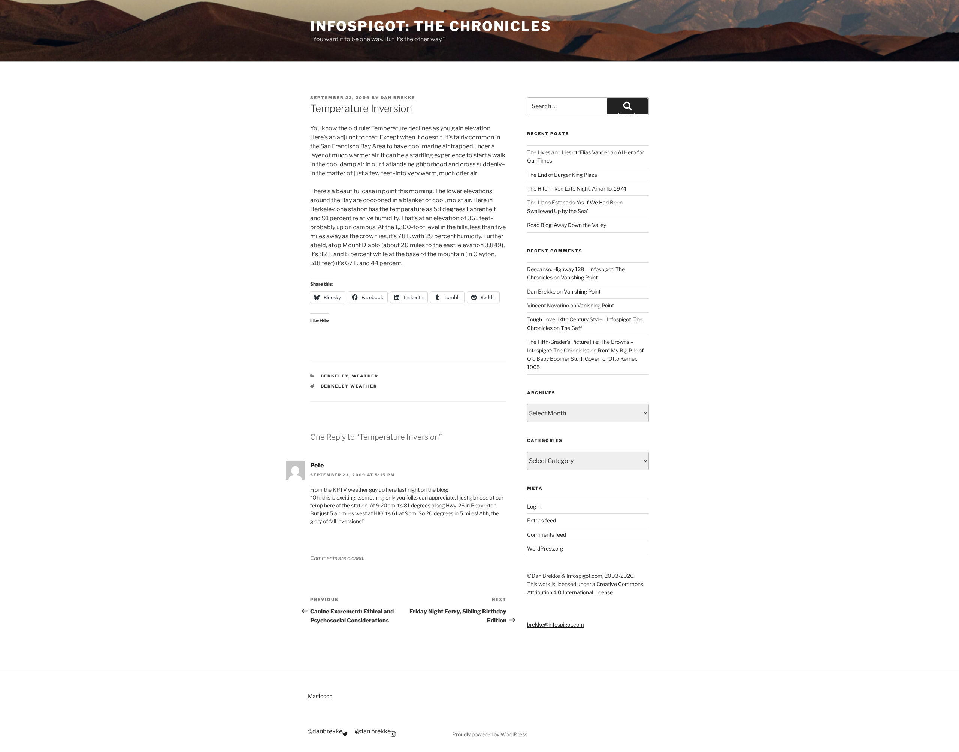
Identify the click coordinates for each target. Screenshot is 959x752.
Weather (365, 376)
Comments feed (546, 534)
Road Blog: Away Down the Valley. (567, 225)
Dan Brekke (398, 97)
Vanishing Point (579, 277)
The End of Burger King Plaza (562, 175)
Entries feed (541, 520)
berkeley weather (349, 386)
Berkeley (334, 376)
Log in (534, 506)
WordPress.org (545, 548)
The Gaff (571, 328)
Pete (317, 465)
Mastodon (320, 696)
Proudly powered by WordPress (489, 734)
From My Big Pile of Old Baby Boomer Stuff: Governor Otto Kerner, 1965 (585, 358)
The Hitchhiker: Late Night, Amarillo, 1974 (576, 188)
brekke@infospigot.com (555, 624)
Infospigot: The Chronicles (430, 26)
